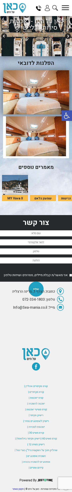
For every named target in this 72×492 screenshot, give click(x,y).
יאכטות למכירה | (36, 427)
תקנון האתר (18, 489)
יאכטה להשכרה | (36, 403)
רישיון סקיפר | (36, 415)
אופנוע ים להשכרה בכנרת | (36, 462)
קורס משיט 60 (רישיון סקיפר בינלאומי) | (36, 438)
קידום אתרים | (36, 468)
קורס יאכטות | (36, 398)
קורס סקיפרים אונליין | (36, 386)
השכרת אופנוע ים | (36, 456)
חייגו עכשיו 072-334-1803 (40, 8)
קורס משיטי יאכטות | (36, 409)
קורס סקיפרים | (36, 392)
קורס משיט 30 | (36, 433)
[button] (67, 115)
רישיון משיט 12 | (36, 444)
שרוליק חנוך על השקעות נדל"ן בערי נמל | (36, 450)
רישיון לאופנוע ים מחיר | (36, 421)
